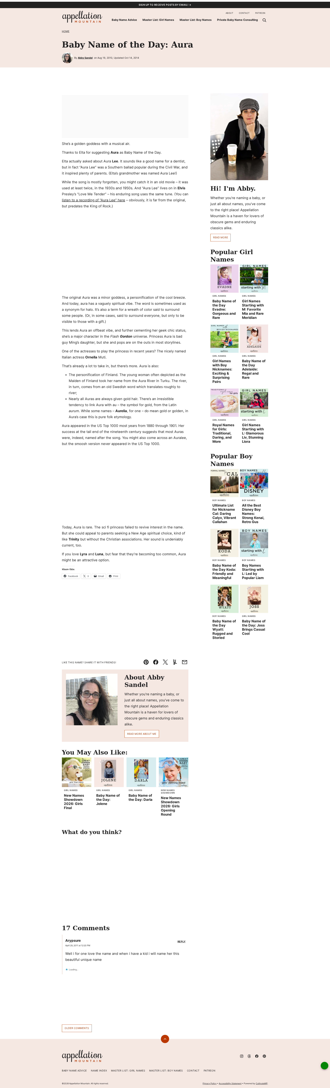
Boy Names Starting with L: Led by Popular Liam (253, 571)
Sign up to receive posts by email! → (165, 4)
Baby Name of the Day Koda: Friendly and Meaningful (224, 571)
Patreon (260, 13)
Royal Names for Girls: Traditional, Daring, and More (223, 433)
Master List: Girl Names (158, 20)
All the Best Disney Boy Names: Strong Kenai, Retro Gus (253, 513)
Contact (244, 13)
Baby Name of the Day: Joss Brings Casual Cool (254, 627)
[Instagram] (241, 1056)
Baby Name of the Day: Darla (140, 797)
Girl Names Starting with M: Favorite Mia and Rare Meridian (253, 309)
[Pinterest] (264, 1056)
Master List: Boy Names (196, 20)
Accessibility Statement (230, 1083)
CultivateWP (262, 1083)
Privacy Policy (210, 1083)
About (229, 13)
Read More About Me (141, 733)
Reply (182, 941)
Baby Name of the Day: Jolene (108, 799)
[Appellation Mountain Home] (82, 17)
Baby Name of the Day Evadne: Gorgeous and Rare (224, 309)
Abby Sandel (85, 57)
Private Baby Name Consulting (237, 20)
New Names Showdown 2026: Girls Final (74, 801)
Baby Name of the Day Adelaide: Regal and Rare (254, 369)
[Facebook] (257, 1056)
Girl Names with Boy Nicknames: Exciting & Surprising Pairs (222, 371)
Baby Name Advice (124, 20)
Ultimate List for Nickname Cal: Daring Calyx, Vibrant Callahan (224, 513)
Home (65, 31)
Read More (220, 237)
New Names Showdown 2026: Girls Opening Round (171, 806)
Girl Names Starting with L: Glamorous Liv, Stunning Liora (253, 433)
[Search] (264, 20)
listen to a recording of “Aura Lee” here (93, 200)
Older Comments (77, 1028)
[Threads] (249, 1056)
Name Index (99, 1070)
